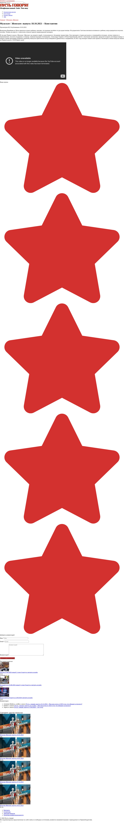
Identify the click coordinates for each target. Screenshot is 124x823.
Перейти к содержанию (7, 1)
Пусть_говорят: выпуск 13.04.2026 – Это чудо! (28, 707)
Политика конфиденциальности (14, 815)
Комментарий (4, 655)
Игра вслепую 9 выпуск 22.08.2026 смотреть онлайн (16, 697)
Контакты (7, 810)
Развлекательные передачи (10, 12)
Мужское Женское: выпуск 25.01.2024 (12, 735)
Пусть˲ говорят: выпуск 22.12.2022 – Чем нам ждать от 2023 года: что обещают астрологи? (54, 704)
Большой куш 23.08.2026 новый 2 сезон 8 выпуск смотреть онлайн (20, 685)
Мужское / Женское (8, 15)
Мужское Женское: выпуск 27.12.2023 (12, 782)
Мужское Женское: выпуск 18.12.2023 (12, 805)
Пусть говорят (7, 13)
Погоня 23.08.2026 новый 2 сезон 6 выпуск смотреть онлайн (19, 672)
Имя (2, 638)
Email (2, 641)
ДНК (5, 17)
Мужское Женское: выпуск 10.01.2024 (12, 758)
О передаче (7, 812)
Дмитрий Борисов (9, 813)
